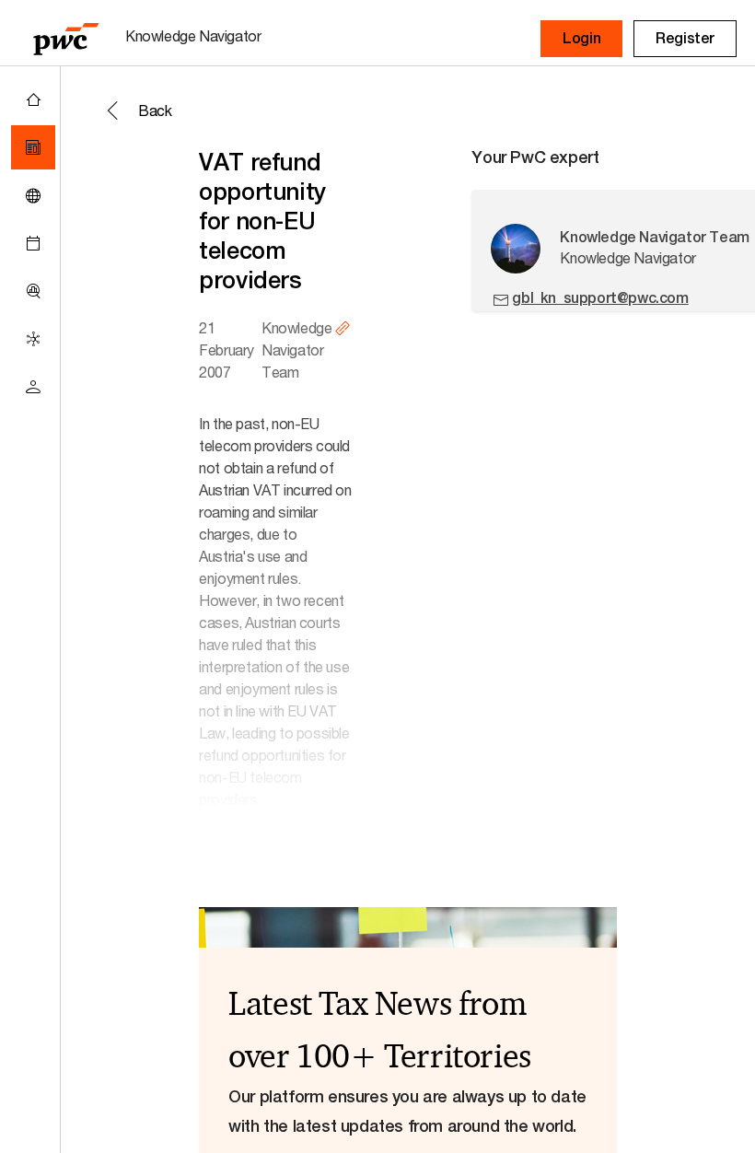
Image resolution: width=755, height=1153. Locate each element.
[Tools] (33, 291)
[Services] (33, 339)
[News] (33, 147)
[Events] (33, 243)
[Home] (33, 99)
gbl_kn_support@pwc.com (600, 298)
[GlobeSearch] (33, 195)
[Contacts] (33, 387)
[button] (581, 38)
